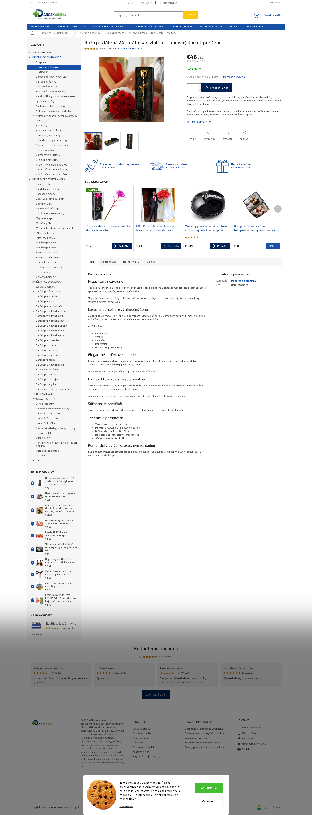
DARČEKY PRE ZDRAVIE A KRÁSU (49, 179)
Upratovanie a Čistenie (48, 155)
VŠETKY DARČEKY (41, 52)
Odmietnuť (208, 801)
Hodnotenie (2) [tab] (131, 262)
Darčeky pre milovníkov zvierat (53, 389)
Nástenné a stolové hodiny (50, 106)
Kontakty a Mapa (142, 752)
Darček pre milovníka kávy (50, 321)
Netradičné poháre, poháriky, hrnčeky (56, 116)
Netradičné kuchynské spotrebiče (54, 111)
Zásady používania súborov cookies (204, 747)
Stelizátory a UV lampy (48, 135)
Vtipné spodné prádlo (48, 451)
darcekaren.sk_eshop (254, 744)
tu (133, 795)
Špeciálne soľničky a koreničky (53, 145)
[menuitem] (40, 27)
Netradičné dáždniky (47, 418)
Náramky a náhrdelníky (48, 413)
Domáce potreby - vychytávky (52, 77)
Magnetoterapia (45, 218)
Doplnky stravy (44, 204)
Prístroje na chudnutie (48, 257)
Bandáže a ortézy (45, 194)
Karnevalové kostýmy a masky (52, 409)
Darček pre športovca (48, 291)
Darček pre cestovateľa (49, 306)
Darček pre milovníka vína (50, 331)
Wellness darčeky (45, 287)
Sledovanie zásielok (143, 747)
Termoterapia (43, 272)
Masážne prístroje (46, 248)
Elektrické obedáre (46, 87)
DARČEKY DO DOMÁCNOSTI (47, 57)
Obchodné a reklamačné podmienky (204, 729)
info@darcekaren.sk (253, 728)
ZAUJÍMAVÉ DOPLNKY (43, 399)
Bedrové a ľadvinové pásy (50, 199)
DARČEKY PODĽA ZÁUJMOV (46, 282)
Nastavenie (126, 806)
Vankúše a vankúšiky (47, 160)
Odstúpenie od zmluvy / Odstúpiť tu (204, 733)
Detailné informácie (197, 122)
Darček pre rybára (46, 345)
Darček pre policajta (47, 379)
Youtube (246, 749)
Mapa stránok (140, 743)
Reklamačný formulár (196, 738)
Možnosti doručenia (234, 77)
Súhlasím (211, 788)
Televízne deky (44, 433)
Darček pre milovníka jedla (50, 316)
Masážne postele (46, 238)
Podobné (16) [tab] (108, 262)
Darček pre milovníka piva (50, 335)
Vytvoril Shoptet (273, 807)
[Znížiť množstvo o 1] (199, 90)
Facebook (247, 738)
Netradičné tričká (45, 423)
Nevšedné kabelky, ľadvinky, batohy (56, 428)
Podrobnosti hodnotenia (128, 48)
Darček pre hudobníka (48, 355)
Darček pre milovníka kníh (50, 365)
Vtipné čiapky (43, 438)
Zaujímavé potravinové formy (52, 169)
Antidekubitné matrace (48, 189)
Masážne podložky (46, 243)
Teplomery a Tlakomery (49, 267)
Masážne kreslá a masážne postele (55, 228)
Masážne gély (43, 223)
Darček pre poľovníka (47, 340)
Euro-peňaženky (45, 404)
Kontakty (146, 3)
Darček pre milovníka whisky (51, 326)
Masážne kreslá (45, 233)
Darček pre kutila (45, 301)
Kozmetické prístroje (47, 209)
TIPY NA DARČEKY (168, 3)
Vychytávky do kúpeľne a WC (51, 165)
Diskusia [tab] (151, 262)
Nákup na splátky (142, 729)
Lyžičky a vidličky (45, 101)
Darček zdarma (141, 738)
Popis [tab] (91, 262)
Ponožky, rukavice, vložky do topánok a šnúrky (57, 444)
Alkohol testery (44, 184)
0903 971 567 (249, 733)
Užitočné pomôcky (46, 277)
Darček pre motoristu (47, 296)
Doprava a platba (142, 733)
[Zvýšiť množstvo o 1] (199, 86)
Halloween (42, 72)
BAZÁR (36, 460)
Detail (273, 246)
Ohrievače (41, 121)
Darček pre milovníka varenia (51, 311)
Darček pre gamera (46, 350)
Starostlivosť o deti (46, 262)
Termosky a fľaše (45, 150)
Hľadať (190, 15)
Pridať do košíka (219, 87)
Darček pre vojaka (46, 384)
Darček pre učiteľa (46, 374)
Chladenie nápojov (46, 82)
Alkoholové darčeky (47, 370)
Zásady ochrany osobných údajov (203, 743)
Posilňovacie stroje (46, 252)
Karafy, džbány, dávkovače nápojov (55, 96)
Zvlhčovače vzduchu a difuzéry (53, 174)
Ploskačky (41, 125)
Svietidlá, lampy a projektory (51, 140)
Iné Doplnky (42, 455)
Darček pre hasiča (46, 360)
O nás (130, 3)
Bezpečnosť (43, 62)
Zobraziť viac (156, 694)
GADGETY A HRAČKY (43, 394)
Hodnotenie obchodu (156, 648)
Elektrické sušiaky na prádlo (51, 91)
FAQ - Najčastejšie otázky (146, 756)
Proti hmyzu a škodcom (49, 130)
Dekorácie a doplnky (47, 67)
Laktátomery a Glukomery (50, 213)
